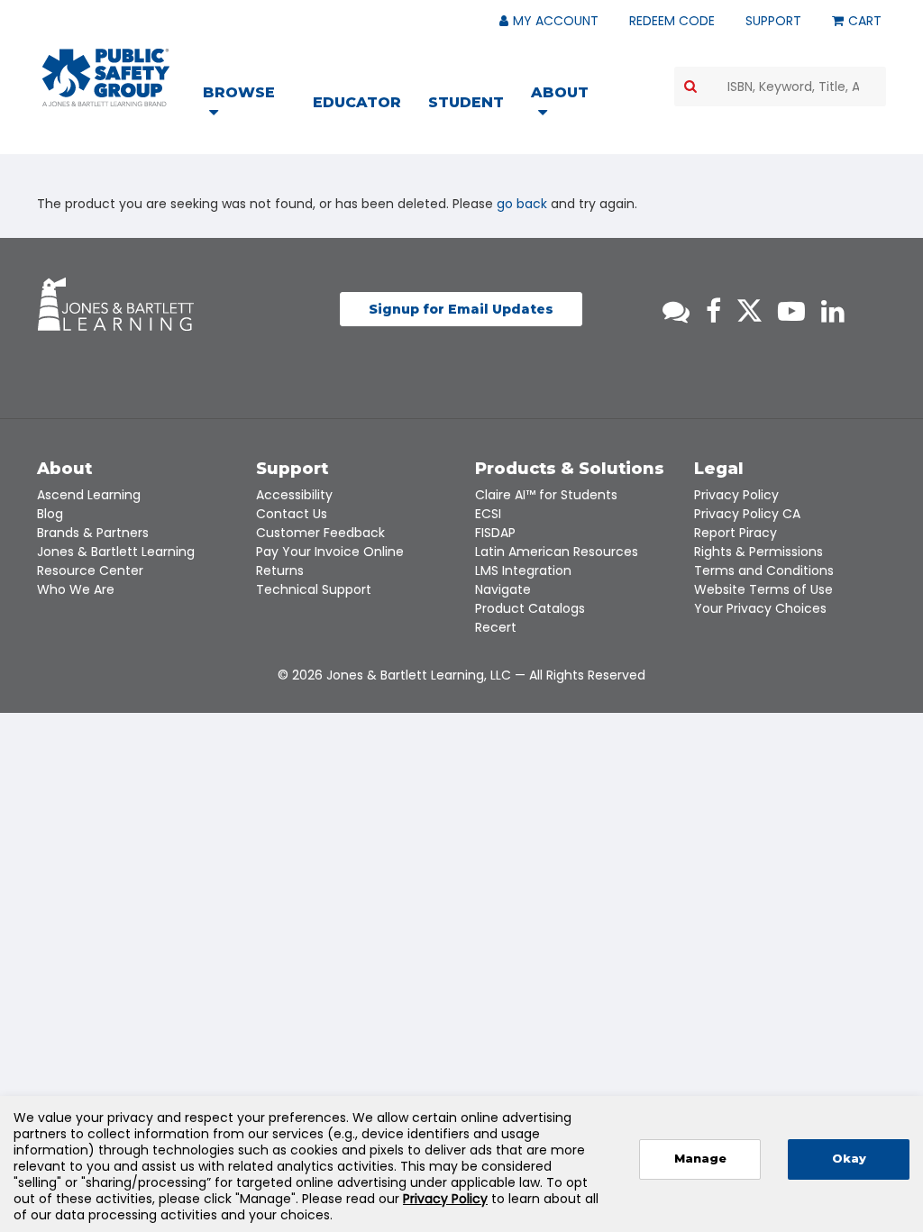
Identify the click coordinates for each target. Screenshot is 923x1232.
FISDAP (495, 533)
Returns (280, 570)
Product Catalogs (530, 608)
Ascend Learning (89, 495)
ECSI (488, 514)
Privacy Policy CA (747, 514)
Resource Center (90, 570)
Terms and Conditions (764, 570)
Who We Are (75, 589)
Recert (495, 627)
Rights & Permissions (758, 552)
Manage (700, 1158)
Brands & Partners (93, 533)
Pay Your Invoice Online (330, 552)
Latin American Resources (556, 552)
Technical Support (313, 589)
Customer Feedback (320, 533)
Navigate (503, 589)
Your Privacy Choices (760, 608)
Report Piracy (735, 533)
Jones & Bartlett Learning (116, 552)
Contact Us (291, 514)
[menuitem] (250, 104)
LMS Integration (523, 570)
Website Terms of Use (763, 589)
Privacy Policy (736, 495)
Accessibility (294, 495)
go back (522, 204)
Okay (849, 1158)
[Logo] (105, 77)
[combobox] (780, 86)
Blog (50, 514)
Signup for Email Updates (461, 309)
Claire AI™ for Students (546, 495)
